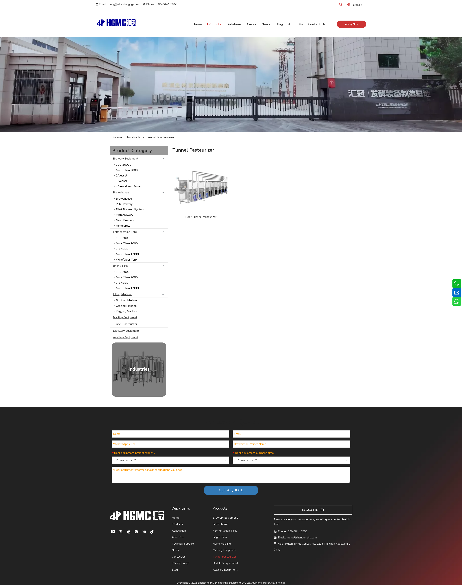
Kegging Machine (126, 311)
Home (176, 517)
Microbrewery (124, 215)
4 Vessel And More (128, 186)
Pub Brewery (124, 204)
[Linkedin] (113, 532)
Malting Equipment (125, 317)
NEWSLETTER (311, 510)
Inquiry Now (351, 24)
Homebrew (123, 226)
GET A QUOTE (231, 490)
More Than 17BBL (128, 254)
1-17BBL (122, 249)
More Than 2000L (127, 170)
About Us (178, 537)
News (175, 550)
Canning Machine (126, 306)
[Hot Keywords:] (340, 4)
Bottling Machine (127, 300)
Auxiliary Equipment (125, 337)
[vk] (144, 532)
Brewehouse (121, 193)
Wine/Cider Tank (126, 260)
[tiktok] (152, 532)
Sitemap (281, 582)
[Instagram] (136, 532)
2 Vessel (121, 176)
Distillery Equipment (126, 331)
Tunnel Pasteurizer (125, 324)
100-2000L (123, 165)
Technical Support (183, 543)
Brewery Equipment (125, 159)
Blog (175, 569)
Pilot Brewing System (130, 209)
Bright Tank (120, 266)
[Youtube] (129, 532)
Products (177, 524)
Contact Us (179, 556)
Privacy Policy (180, 563)
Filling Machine (122, 294)
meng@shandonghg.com (302, 537)
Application (179, 530)
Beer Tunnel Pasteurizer (200, 217)
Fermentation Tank (125, 232)
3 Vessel (121, 181)
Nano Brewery (125, 220)
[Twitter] (121, 532)
